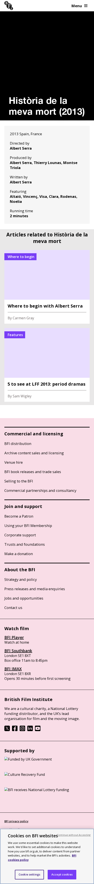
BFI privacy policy (16, 821)
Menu (76, 5)
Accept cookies (62, 874)
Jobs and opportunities (23, 598)
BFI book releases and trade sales (32, 471)
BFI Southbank (18, 650)
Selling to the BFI (18, 481)
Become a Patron (18, 516)
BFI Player (14, 637)
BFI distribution (17, 443)
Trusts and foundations (24, 544)
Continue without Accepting (74, 834)
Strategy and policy (20, 579)
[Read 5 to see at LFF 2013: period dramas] (47, 365)
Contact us (13, 607)
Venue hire (13, 462)
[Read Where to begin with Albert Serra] (47, 287)
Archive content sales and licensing (34, 452)
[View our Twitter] (7, 729)
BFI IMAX (13, 668)
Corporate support (20, 534)
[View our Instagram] (22, 729)
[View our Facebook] (15, 729)
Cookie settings (29, 874)
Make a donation (18, 553)
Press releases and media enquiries (34, 588)
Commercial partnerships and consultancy (40, 490)
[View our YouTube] (38, 729)
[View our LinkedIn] (30, 729)
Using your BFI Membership (28, 525)
